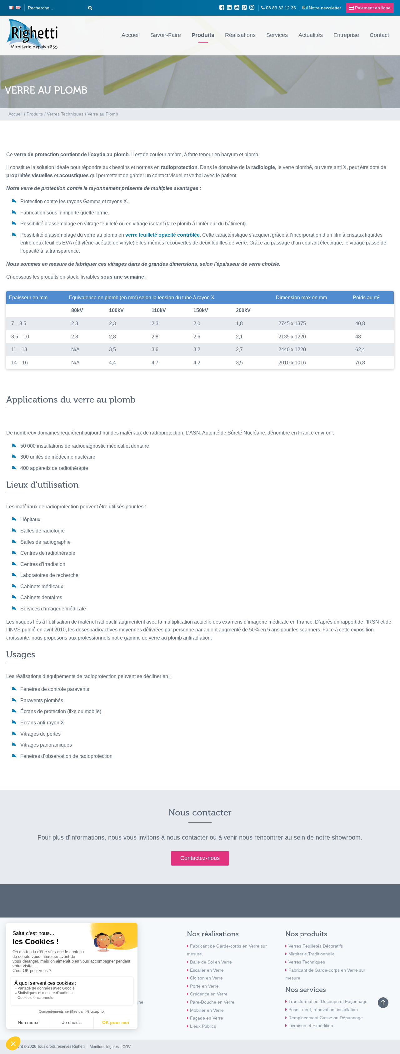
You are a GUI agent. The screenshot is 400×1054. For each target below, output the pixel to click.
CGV (126, 1047)
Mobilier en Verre (207, 1010)
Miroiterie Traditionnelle (311, 953)
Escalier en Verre (207, 970)
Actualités (310, 35)
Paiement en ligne (125, 1002)
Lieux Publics (203, 1026)
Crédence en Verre (209, 993)
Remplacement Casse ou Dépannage (325, 1017)
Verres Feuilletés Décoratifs (315, 946)
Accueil (131, 35)
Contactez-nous (200, 858)
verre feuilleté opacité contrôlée (162, 235)
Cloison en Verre (206, 977)
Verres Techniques (306, 961)
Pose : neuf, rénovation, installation (323, 1009)
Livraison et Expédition (310, 1025)
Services (277, 35)
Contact (379, 35)
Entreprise (346, 35)
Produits (203, 35)
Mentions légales (104, 1047)
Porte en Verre (204, 986)
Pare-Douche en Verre (212, 1002)
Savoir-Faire (165, 35)
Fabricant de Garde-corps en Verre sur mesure (227, 950)
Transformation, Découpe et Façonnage (328, 1001)
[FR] (11, 8)
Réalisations (240, 35)
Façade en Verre (206, 1018)
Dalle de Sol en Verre (211, 961)
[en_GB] (18, 8)
